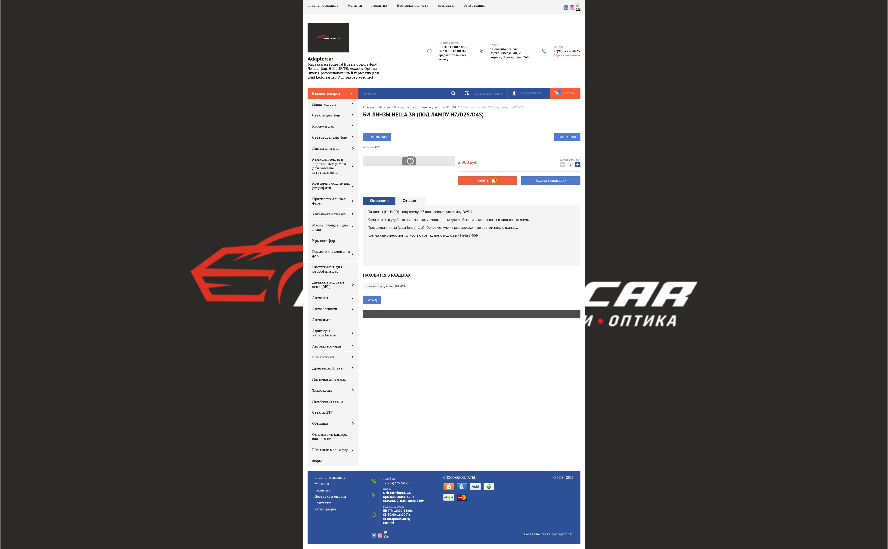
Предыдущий (377, 137)
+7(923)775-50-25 (566, 51)
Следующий (567, 137)
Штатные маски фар (330, 449)
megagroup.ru (563, 534)
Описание (379, 200)
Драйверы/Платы (328, 368)
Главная (368, 107)
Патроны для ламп (329, 379)
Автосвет (320, 297)
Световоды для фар (329, 137)
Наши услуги (324, 104)
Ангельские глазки (329, 214)
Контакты (446, 5)
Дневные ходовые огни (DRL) (328, 284)
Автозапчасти (324, 308)
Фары (317, 460)
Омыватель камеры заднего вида (330, 436)
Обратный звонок (566, 55)
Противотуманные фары (329, 200)
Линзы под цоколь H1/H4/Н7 (439, 107)
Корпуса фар (323, 126)
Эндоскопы (322, 390)
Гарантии (379, 5)
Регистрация (474, 5)
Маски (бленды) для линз (330, 227)
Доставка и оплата (412, 5)
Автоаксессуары (326, 346)
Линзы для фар (325, 148)
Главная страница (323, 5)
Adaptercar (320, 58)
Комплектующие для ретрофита (331, 185)
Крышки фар (323, 240)
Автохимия (322, 319)
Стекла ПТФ (322, 412)
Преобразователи (327, 401)
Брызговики (323, 357)
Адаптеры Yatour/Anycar (324, 332)
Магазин (355, 5)
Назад (372, 300)
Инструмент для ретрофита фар (327, 269)
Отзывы (411, 200)
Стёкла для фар (326, 115)
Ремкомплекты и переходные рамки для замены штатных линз (329, 165)
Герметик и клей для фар (331, 253)
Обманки (320, 423)
